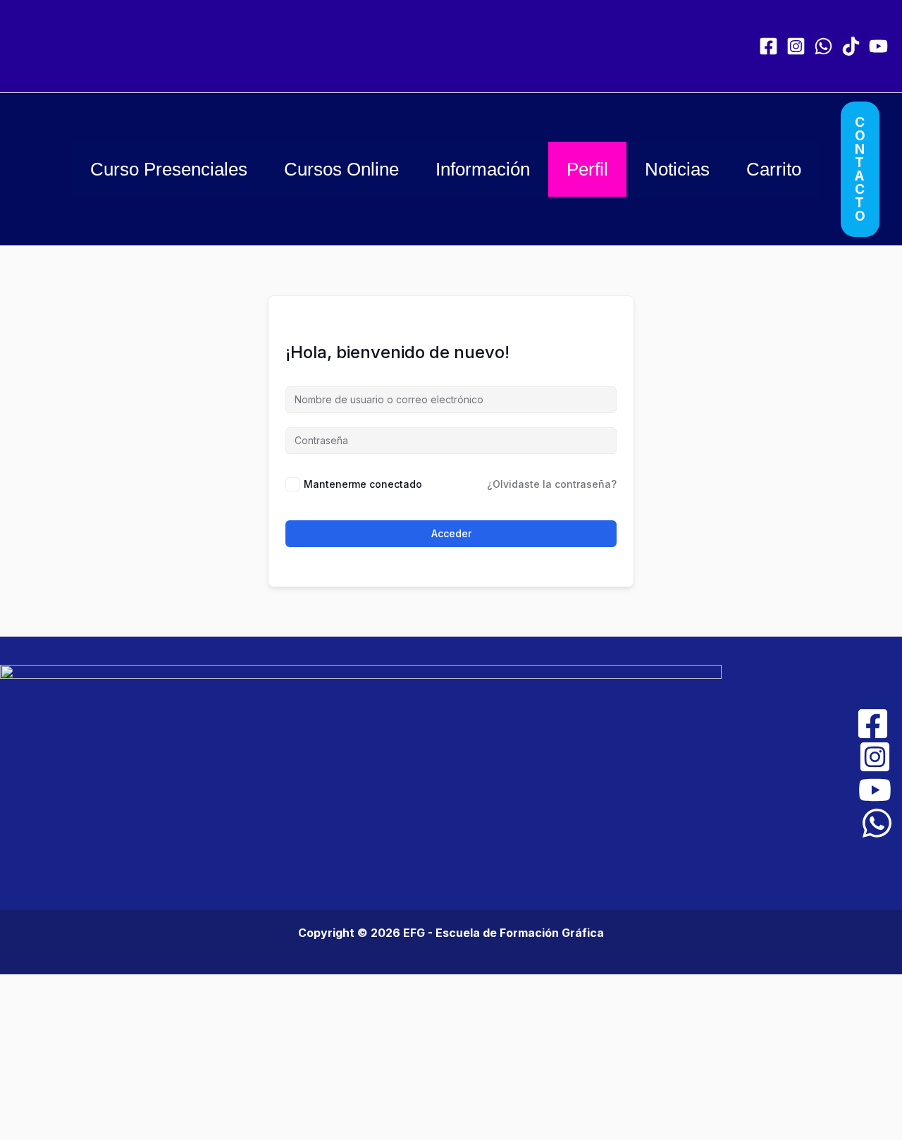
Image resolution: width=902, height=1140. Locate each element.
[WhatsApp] (823, 46)
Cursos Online (341, 169)
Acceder (451, 533)
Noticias (677, 169)
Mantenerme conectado (363, 484)
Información (482, 169)
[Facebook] (768, 46)
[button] (860, 169)
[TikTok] (850, 46)
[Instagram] (795, 46)
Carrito (773, 169)
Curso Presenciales (168, 169)
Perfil (587, 169)
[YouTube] (878, 46)
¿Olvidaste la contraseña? (552, 484)
